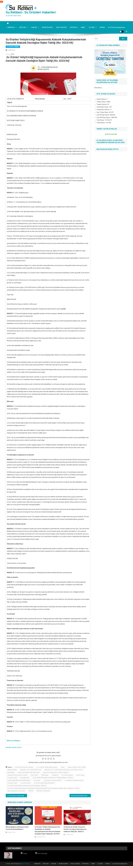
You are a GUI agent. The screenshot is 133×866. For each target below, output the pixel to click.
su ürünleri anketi (25, 783)
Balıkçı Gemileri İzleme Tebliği (77, 767)
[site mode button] (122, 32)
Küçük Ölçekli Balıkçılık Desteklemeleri (18, 780)
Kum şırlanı (37, 780)
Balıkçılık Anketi (12, 770)
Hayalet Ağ (55, 775)
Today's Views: (101, 102)
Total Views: (101, 120)
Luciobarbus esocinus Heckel (52, 780)
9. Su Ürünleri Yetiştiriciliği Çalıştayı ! (47, 767)
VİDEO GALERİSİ (61, 27)
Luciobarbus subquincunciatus (74, 780)
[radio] (43, 759)
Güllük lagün (45, 775)
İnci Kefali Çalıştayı (67, 775)
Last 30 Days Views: (103, 115)
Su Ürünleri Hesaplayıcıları (116, 27)
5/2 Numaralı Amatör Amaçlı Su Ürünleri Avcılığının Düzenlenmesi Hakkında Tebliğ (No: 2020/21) (75, 829)
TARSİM (30, 791)
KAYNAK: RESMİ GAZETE (14, 747)
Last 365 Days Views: (104, 117)
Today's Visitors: (102, 104)
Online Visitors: (102, 99)
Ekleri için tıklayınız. (14, 740)
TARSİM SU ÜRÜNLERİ (43, 791)
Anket (63, 767)
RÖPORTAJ (74, 27)
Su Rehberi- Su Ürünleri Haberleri (31, 12)
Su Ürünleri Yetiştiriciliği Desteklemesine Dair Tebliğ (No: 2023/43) (26, 785)
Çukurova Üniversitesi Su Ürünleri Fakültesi (55, 772)
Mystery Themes (24, 863)
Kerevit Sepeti (80, 775)
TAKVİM (102, 27)
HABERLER (11, 27)
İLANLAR (34, 27)
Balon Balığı (10, 772)
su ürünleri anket (12, 783)
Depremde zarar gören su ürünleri (17, 775)
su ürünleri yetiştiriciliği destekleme (44, 783)
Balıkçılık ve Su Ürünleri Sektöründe (30, 770)
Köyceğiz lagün (24, 777)
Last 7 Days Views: (103, 112)
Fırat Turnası (34, 775)
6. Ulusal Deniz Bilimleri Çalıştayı (23, 767)
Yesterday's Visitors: (103, 109)
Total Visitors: (101, 122)
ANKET (83, 27)
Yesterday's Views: (103, 107)
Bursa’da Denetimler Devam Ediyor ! (81, 796)
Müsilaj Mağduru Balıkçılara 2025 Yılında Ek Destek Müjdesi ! (17, 828)
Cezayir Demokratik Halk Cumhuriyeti (29, 772)
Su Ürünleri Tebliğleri (13, 46)
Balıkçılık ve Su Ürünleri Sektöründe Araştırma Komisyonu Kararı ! (63, 770)
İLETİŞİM (92, 27)
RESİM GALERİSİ (47, 27)
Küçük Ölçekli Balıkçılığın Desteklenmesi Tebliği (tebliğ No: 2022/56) (53, 777)
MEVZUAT (22, 27)
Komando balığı (12, 777)
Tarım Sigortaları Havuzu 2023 (16, 791)
